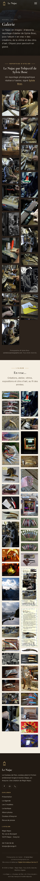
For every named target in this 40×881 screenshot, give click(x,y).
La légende (6, 801)
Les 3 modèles (7, 804)
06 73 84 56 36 (8, 843)
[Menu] (35, 3)
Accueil (5, 19)
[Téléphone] (15, 786)
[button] (10, 103)
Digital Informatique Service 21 (28, 862)
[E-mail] (9, 786)
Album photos (7, 812)
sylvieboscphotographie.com (12, 353)
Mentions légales (20, 870)
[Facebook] (4, 786)
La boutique (6, 808)
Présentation (7, 797)
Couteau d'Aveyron (9, 816)
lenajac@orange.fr (9, 846)
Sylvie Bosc (29, 857)
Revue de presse (8, 820)
